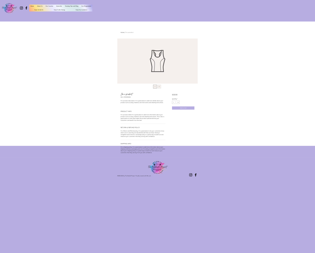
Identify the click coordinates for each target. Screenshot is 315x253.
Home (122, 32)
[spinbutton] (175, 102)
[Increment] (178, 102)
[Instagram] (21, 8)
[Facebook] (26, 8)
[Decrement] (173, 102)
